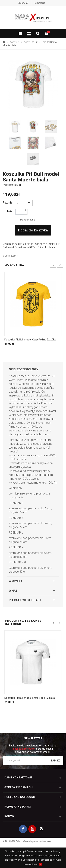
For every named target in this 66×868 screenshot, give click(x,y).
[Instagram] (42, 829)
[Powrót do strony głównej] (4, 42)
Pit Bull (17, 185)
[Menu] (20, 34)
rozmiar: (8, 202)
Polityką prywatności (25, 855)
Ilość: (10, 211)
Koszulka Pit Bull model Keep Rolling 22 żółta (30, 339)
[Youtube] (32, 829)
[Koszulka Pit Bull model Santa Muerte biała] (15, 126)
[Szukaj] (38, 34)
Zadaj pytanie (11, 256)
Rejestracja (39, 3)
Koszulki (14, 42)
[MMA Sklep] (33, 19)
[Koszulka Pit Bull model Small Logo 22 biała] (32, 662)
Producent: (12, 185)
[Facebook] (23, 829)
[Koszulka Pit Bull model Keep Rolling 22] (32, 304)
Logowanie (23, 3)
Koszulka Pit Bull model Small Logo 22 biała (29, 697)
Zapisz (55, 760)
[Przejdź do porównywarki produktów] (29, 34)
